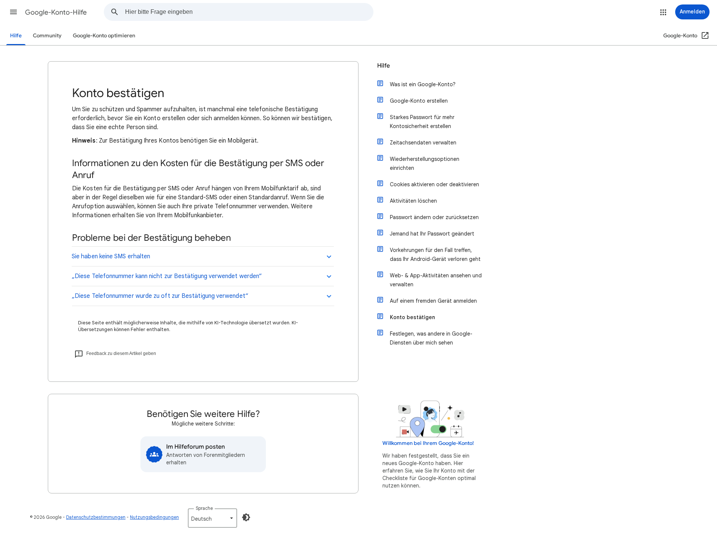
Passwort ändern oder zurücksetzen (434, 217)
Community (47, 35)
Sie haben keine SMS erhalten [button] (111, 256)
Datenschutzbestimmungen (95, 517)
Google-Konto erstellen (419, 100)
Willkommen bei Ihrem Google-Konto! (428, 443)
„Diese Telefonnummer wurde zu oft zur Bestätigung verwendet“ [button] (160, 296)
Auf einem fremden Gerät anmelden (433, 300)
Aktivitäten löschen (413, 200)
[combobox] (249, 12)
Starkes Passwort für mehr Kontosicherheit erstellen (422, 122)
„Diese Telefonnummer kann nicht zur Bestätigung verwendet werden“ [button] (167, 276)
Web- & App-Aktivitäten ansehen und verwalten (436, 280)
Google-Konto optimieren (104, 35)
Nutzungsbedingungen (154, 517)
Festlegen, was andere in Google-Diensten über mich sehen (431, 338)
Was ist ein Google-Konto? (423, 84)
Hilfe (16, 35)
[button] (13, 12)
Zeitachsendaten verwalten (423, 142)
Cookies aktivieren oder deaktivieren (434, 184)
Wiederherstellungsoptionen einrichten (424, 163)
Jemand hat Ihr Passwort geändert (432, 233)
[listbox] (212, 518)
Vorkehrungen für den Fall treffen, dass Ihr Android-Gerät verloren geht (435, 254)
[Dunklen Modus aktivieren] (246, 517)
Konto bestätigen (412, 317)
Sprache (204, 508)
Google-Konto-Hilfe (56, 12)
